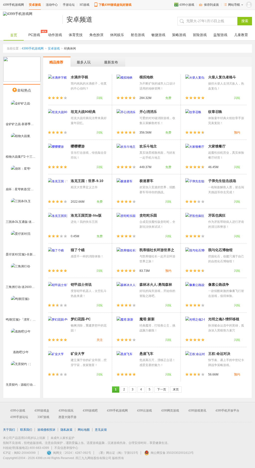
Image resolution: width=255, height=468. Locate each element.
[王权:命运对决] (195, 360)
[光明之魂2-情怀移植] (195, 326)
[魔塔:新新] (126, 326)
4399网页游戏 (170, 410)
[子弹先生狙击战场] (195, 187)
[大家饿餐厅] (195, 153)
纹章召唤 (215, 112)
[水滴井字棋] (57, 84)
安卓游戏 (35, 4)
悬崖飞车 (146, 354)
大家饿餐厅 (217, 146)
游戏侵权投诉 (46, 429)
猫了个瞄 (78, 250)
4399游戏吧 (90, 410)
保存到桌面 (211, 4)
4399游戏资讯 (197, 410)
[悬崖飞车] (126, 360)
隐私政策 (66, 429)
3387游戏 (43, 417)
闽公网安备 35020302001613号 (172, 453)
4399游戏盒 (41, 410)
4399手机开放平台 (227, 410)
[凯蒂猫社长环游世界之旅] (126, 257)
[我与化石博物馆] (195, 257)
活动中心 (52, 4)
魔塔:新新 (147, 319)
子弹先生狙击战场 (222, 181)
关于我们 (9, 429)
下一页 (161, 389)
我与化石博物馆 (220, 250)
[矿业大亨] (57, 360)
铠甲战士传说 (81, 284)
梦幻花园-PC (81, 319)
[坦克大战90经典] (57, 118)
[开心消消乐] (126, 118)
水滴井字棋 (79, 77)
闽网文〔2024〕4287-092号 (72, 453)
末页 (176, 389)
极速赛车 (146, 181)
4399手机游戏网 (13, 4)
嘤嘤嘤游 (78, 146)
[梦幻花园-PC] (57, 326)
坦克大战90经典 (83, 112)
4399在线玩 (66, 410)
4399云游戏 (144, 410)
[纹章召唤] (195, 118)
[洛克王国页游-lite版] (57, 222)
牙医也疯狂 (217, 215)
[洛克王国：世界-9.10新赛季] (57, 187)
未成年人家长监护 (62, 438)
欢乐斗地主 (148, 146)
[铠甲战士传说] (57, 291)
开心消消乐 (148, 112)
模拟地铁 (146, 77)
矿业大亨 (78, 354)
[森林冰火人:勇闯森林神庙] (126, 291)
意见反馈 (101, 429)
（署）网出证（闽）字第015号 (117, 453)
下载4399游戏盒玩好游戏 (115, 4)
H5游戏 (84, 4)
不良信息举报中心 (66, 448)
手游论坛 (69, 4)
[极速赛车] (126, 187)
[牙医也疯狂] (195, 222)
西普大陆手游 (67, 417)
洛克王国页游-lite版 (86, 215)
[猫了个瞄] (57, 257)
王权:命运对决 (219, 354)
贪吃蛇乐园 (148, 215)
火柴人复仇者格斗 (222, 77)
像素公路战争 (218, 284)
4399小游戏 (186, 4)
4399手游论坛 (19, 417)
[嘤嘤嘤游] (57, 153)
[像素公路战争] (195, 291)
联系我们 (26, 429)
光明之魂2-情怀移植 (223, 319)
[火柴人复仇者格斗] (195, 84)
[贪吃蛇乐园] (126, 222)
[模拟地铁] (126, 84)
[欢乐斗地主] (126, 153)
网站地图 (84, 429)
